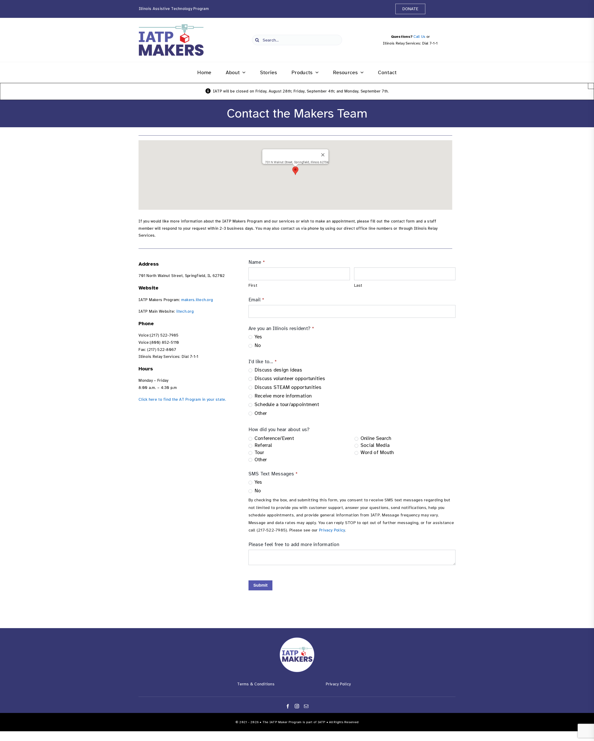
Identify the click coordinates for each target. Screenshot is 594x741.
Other (260, 413)
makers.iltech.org (197, 299)
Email (256, 300)
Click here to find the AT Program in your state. (182, 399)
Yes (257, 337)
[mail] (306, 706)
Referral (262, 445)
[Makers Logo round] (297, 639)
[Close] (323, 154)
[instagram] (297, 706)
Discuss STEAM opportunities (287, 387)
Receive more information (282, 396)
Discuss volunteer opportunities (289, 378)
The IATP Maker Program (282, 722)
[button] (295, 170)
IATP (322, 722)
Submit (260, 585)
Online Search (375, 438)
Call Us (419, 36)
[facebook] (288, 706)
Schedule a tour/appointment (286, 404)
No (257, 345)
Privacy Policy (332, 530)
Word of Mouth (376, 452)
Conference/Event (273, 438)
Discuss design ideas (277, 370)
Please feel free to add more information (294, 544)
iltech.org (185, 311)
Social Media (374, 445)
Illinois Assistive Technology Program (174, 8)
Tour (258, 452)
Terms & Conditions (255, 684)
